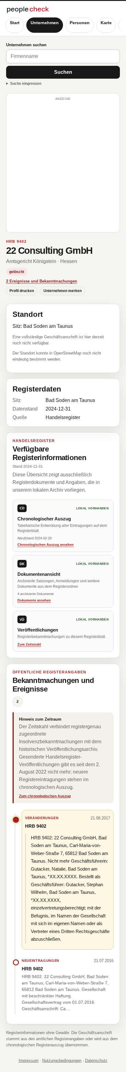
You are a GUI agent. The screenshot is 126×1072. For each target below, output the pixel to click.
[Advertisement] (63, 166)
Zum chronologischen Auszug (45, 796)
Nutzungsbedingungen (61, 1060)
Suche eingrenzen (25, 83)
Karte (106, 22)
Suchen (63, 72)
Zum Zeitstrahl (29, 644)
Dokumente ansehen (34, 600)
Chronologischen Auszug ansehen (45, 544)
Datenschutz (96, 1060)
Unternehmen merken (62, 291)
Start (15, 22)
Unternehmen (45, 22)
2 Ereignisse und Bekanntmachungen (41, 281)
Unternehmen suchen (26, 45)
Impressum (29, 1060)
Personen (80, 22)
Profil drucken (21, 291)
